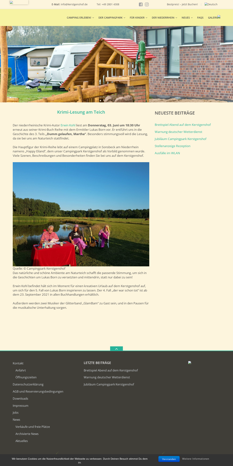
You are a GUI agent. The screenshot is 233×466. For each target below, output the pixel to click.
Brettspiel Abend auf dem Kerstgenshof (183, 125)
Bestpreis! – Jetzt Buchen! (182, 4)
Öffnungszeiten (26, 377)
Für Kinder (137, 17)
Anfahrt (20, 370)
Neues (186, 17)
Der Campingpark (110, 17)
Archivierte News (27, 434)
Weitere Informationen (195, 458)
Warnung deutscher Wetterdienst (178, 132)
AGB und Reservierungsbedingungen (38, 391)
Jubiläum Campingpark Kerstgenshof (180, 139)
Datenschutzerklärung (28, 384)
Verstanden (169, 459)
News (16, 420)
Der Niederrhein (163, 17)
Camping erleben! (79, 17)
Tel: (99, 4)
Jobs (16, 413)
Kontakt (18, 363)
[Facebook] (141, 4)
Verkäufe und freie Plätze (32, 427)
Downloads (20, 399)
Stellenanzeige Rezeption (172, 146)
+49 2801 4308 (110, 4)
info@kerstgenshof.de (74, 4)
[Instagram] (147, 4)
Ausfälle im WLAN (167, 153)
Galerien (214, 17)
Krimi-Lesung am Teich (81, 112)
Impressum (20, 406)
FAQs (200, 17)
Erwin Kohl (68, 125)
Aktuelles (21, 441)
